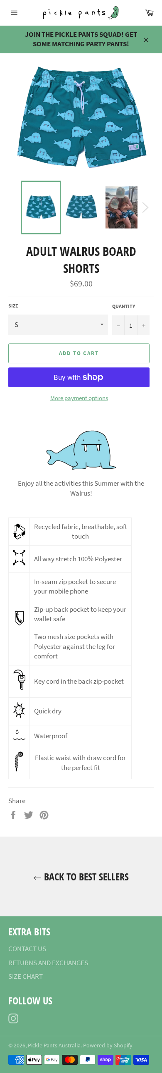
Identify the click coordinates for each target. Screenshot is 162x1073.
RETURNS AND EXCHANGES (48, 962)
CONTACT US (27, 948)
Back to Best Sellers (85, 876)
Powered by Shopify (108, 1045)
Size (13, 306)
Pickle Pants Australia (54, 1045)
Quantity (123, 306)
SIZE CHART (25, 976)
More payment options (79, 398)
